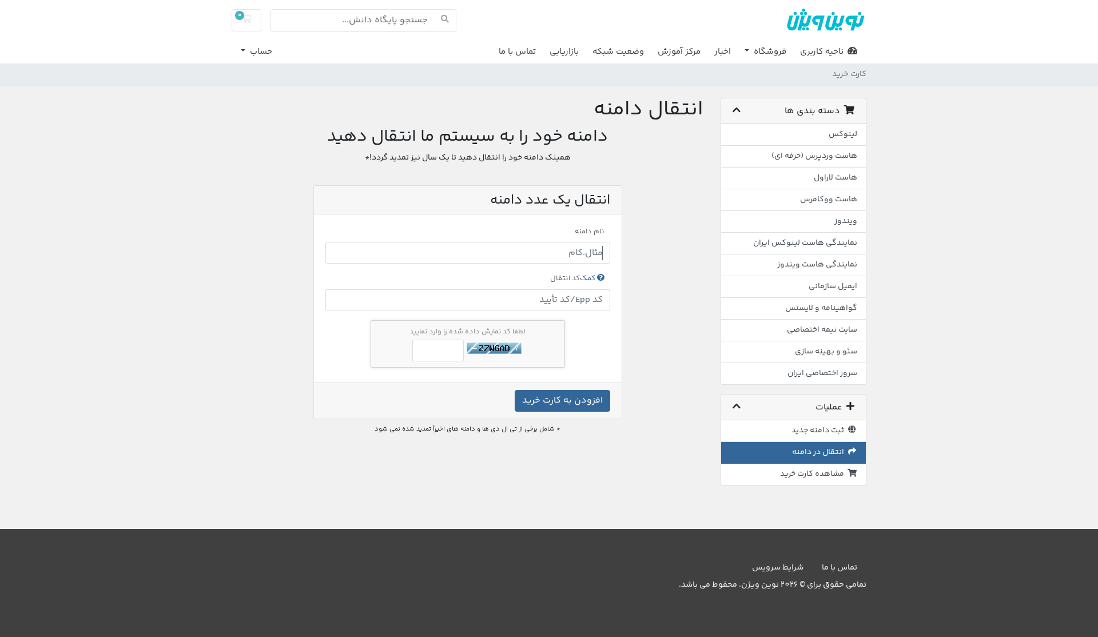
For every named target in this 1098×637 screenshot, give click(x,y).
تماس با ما (517, 51)
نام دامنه (589, 231)
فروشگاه (768, 51)
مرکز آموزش (679, 51)
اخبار (722, 51)
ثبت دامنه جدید (819, 430)
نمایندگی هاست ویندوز (817, 264)
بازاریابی (564, 51)
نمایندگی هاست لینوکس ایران (805, 243)
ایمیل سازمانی (833, 286)
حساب (260, 51)
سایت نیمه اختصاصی (822, 330)
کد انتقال (573, 278)
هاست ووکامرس (828, 199)
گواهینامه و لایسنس (821, 308)
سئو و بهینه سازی (826, 351)
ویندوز (845, 221)
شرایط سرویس (777, 568)
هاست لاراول (835, 178)
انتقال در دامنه (820, 452)
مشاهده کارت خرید (814, 474)
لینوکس (843, 134)
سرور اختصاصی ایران (822, 373)
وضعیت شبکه (618, 51)
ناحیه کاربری (824, 51)
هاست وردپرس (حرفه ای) (814, 156)
